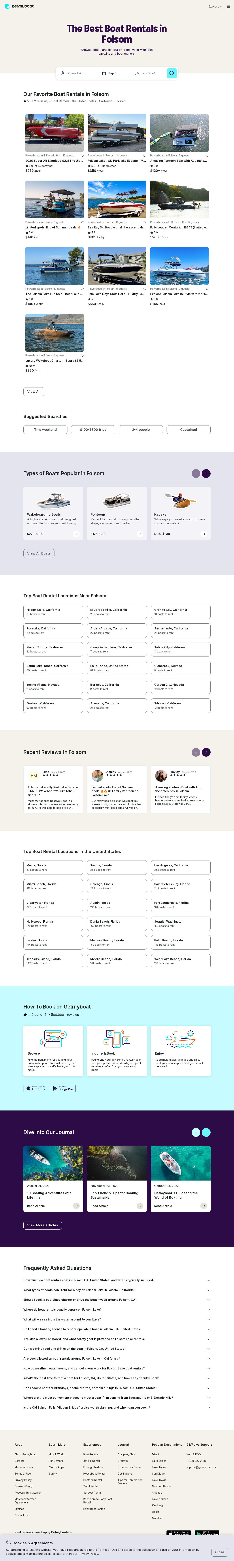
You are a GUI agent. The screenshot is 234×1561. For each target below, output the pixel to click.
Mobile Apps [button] (56, 1467)
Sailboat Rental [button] (92, 1492)
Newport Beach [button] (161, 1486)
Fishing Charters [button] (93, 1467)
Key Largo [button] (158, 1505)
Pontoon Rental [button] (92, 1479)
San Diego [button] (158, 1473)
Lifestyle (123, 1460)
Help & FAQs (193, 1454)
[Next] (206, 473)
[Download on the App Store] (35, 1089)
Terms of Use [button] (107, 1549)
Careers (19, 1460)
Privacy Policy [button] (88, 1554)
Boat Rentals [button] (90, 1454)
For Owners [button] (56, 1460)
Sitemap (19, 1508)
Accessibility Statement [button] (28, 1492)
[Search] (172, 73)
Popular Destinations (167, 1444)
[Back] (196, 473)
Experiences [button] (92, 1444)
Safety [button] (53, 1473)
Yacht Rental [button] (90, 1486)
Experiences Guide (129, 1467)
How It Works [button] (57, 1454)
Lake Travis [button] (159, 1479)
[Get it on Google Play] (63, 1089)
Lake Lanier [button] (159, 1460)
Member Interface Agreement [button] (25, 1500)
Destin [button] (156, 1511)
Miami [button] (155, 1454)
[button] (60, 101)
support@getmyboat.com (201, 1467)
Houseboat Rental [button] (94, 1473)
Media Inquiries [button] (24, 1467)
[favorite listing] (82, 155)
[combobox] (78, 73)
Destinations (125, 1473)
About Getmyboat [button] (25, 1454)
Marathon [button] (157, 1518)
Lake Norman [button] (160, 1499)
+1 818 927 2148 (196, 1460)
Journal (123, 1444)
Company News (127, 1454)
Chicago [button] (157, 1492)
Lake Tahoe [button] (159, 1467)
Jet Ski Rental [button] (91, 1460)
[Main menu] (228, 6)
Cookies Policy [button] (24, 1486)
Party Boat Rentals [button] (94, 1508)
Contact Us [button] (21, 1515)
